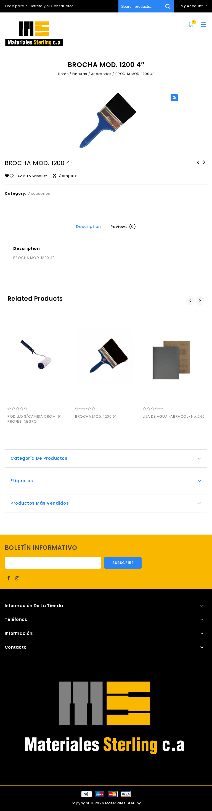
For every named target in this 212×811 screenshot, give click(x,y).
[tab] (88, 226)
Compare (68, 175)
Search (167, 6)
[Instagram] (17, 578)
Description (88, 226)
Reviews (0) (123, 226)
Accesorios (101, 73)
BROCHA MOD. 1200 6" (198, 166)
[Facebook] (8, 578)
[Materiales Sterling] (34, 33)
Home (63, 73)
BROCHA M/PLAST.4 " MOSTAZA (204, 166)
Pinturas (79, 73)
